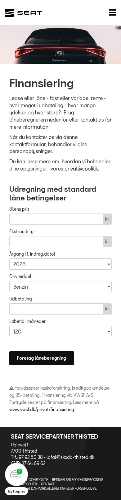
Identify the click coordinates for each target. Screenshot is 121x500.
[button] (16, 479)
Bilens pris (19, 209)
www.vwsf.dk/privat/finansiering (41, 409)
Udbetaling (20, 298)
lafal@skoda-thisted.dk (70, 457)
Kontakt (48, 484)
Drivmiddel (20, 276)
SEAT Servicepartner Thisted (54, 436)
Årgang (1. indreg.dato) (32, 254)
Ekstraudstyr (22, 231)
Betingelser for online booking (77, 480)
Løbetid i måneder (27, 321)
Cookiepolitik (37, 480)
